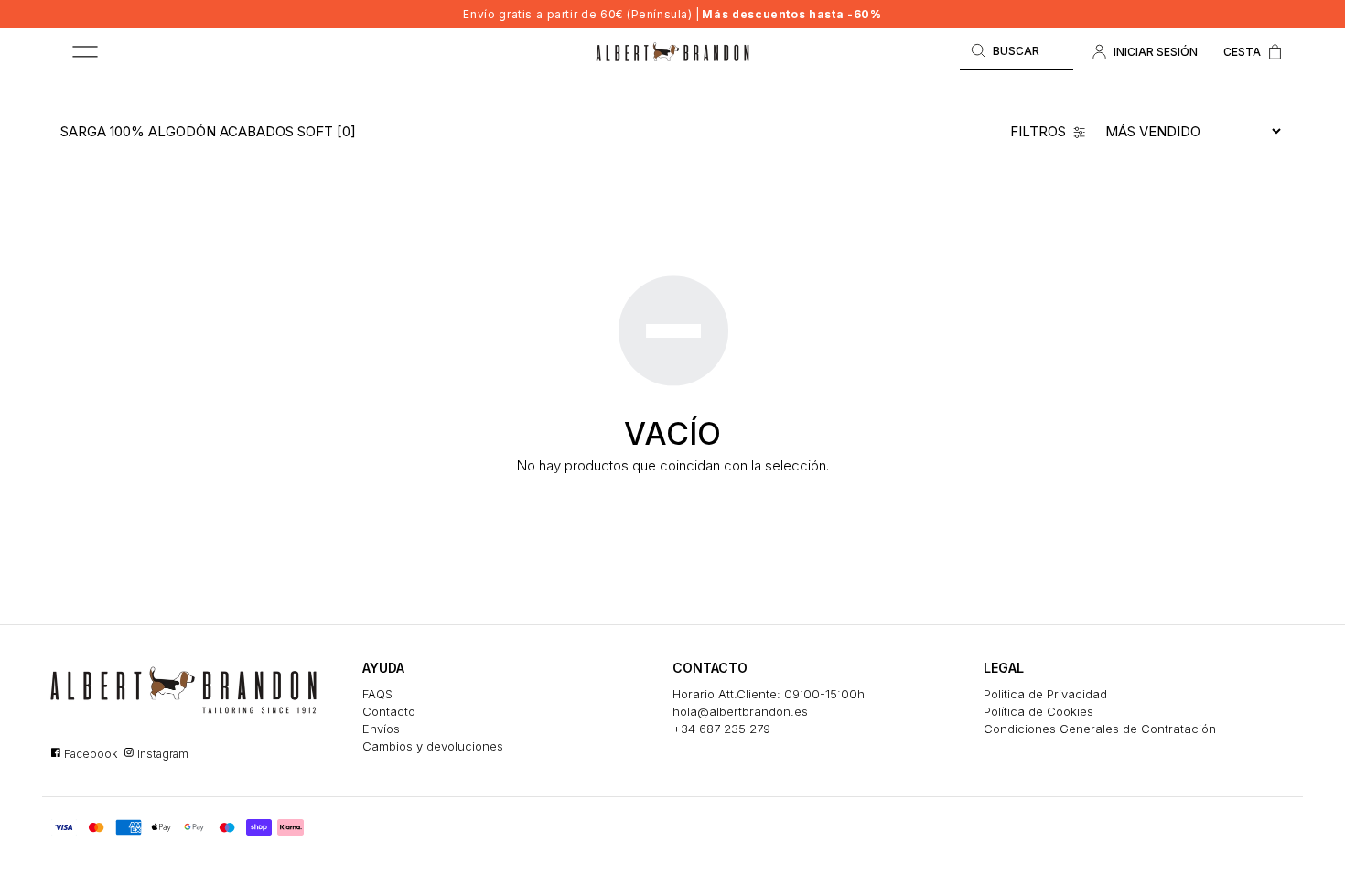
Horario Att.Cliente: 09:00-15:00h (768, 693)
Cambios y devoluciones (432, 746)
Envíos (381, 728)
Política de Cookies (1038, 711)
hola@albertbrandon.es (740, 711)
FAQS (377, 693)
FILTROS (1038, 131)
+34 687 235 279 (721, 728)
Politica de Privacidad (1045, 693)
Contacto (388, 711)
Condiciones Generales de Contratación (1100, 728)
